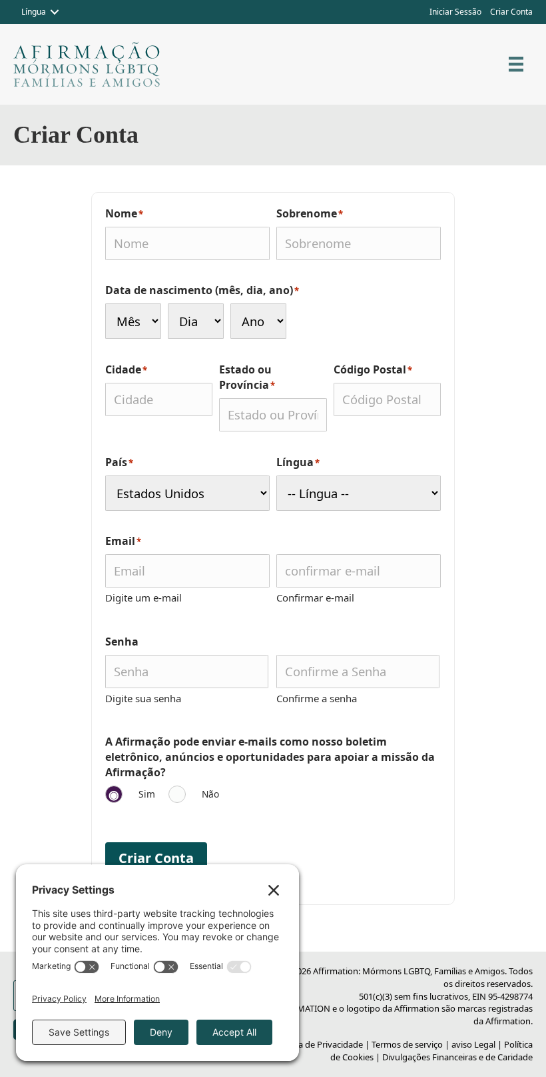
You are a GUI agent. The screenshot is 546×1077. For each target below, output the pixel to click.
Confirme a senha (316, 698)
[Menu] (516, 64)
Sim (146, 794)
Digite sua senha (143, 698)
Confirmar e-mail (315, 597)
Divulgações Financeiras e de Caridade (457, 1057)
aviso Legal (473, 1044)
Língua (33, 11)
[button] (54, 12)
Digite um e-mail (143, 597)
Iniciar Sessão (455, 11)
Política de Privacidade (318, 1044)
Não (210, 794)
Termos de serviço (407, 1044)
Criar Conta (511, 11)
